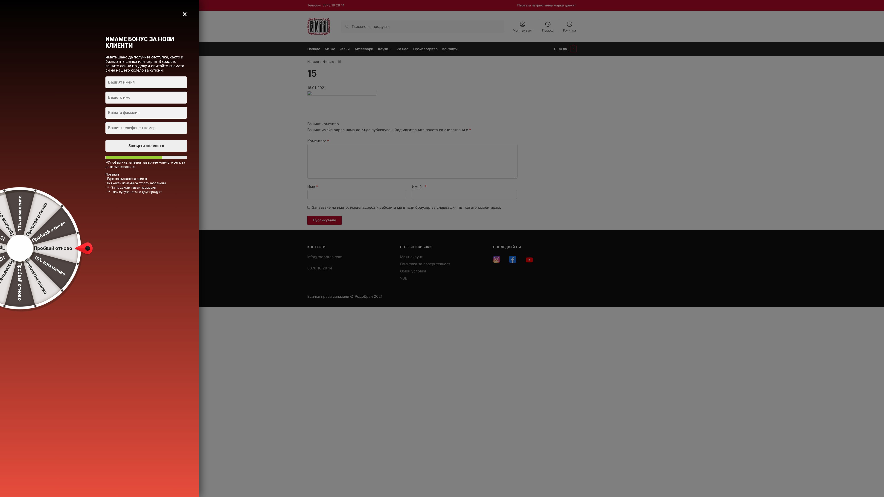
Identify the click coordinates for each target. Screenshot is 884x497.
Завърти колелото (146, 145)
